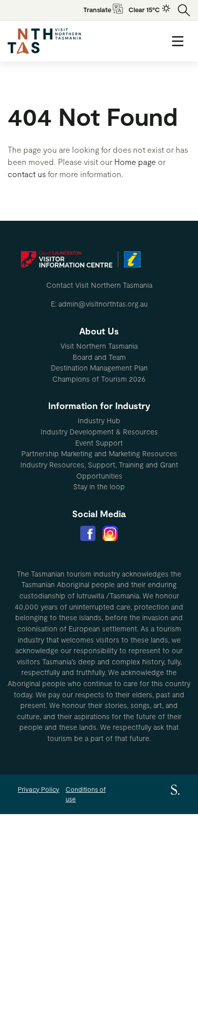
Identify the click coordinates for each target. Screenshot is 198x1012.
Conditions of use (85, 794)
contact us (27, 174)
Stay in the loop (99, 486)
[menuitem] (99, 346)
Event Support (99, 442)
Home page (135, 161)
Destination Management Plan (99, 367)
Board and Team (99, 357)
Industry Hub (99, 420)
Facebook (88, 533)
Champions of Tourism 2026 (99, 379)
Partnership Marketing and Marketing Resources (99, 453)
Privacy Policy (38, 789)
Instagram (110, 533)
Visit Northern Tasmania (99, 346)
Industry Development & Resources (99, 431)
